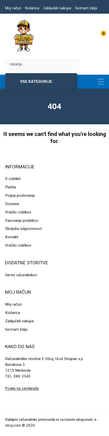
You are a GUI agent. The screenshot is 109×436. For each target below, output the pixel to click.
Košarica (32, 8)
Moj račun (13, 8)
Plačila (10, 187)
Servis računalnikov (21, 275)
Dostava (12, 204)
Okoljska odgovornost (23, 228)
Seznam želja (86, 8)
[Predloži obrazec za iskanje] (42, 64)
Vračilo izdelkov (18, 212)
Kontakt (11, 237)
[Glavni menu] (100, 81)
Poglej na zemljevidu (22, 388)
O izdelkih (13, 178)
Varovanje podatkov (21, 220)
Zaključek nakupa (57, 8)
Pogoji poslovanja (20, 195)
